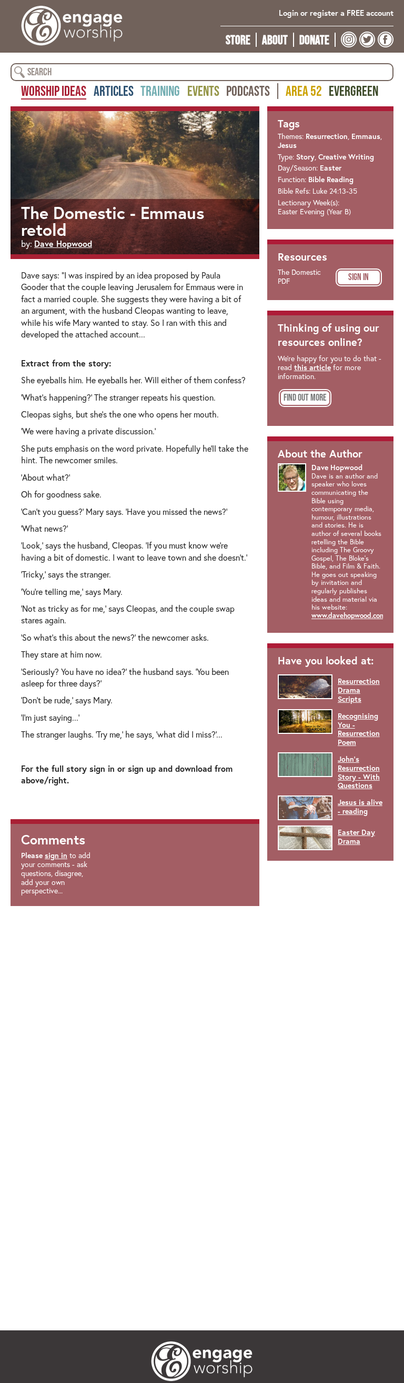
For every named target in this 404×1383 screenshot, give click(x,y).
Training (160, 90)
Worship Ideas (53, 90)
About (275, 40)
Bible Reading (331, 179)
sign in (56, 855)
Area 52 (304, 90)
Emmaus (365, 136)
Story (305, 157)
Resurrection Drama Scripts (359, 690)
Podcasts (248, 90)
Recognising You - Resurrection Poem (359, 729)
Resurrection (327, 136)
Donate (314, 40)
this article (312, 367)
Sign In (358, 277)
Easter (330, 168)
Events (203, 90)
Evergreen (353, 90)
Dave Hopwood (63, 243)
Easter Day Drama (356, 837)
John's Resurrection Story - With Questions (359, 772)
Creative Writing (346, 157)
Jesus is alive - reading (360, 807)
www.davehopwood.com (348, 615)
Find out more (305, 397)
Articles (114, 90)
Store (238, 40)
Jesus (287, 145)
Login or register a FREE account (336, 13)
